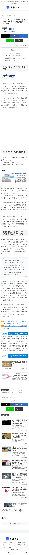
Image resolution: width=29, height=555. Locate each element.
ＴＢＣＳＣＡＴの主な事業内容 (12, 55)
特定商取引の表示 (7, 542)
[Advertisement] (14, 130)
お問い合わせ (14, 549)
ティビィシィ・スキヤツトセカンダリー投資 (12, 392)
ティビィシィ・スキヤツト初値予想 (14, 53)
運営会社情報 (21, 542)
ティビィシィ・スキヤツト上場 (10, 395)
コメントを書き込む (14, 523)
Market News (6, 390)
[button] (19, 40)
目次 (12, 50)
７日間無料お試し (21, 545)
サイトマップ (21, 547)
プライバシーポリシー (7, 545)
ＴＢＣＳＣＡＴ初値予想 (17, 390)
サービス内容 (7, 547)
